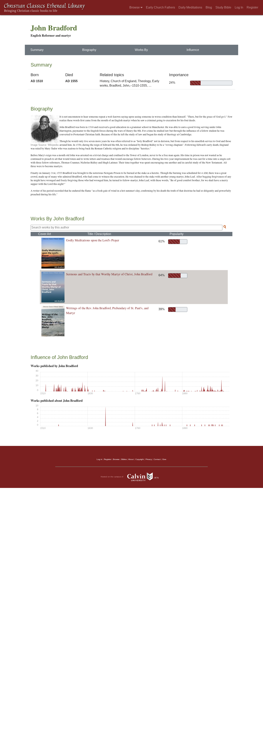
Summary (37, 49)
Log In (239, 7)
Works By (141, 49)
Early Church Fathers (160, 7)
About (131, 459)
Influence (193, 49)
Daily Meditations (190, 7)
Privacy (149, 459)
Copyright (139, 459)
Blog (209, 7)
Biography (89, 49)
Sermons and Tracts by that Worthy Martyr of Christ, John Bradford (109, 274)
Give (164, 459)
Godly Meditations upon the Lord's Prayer (92, 240)
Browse (135, 7)
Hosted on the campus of (112, 477)
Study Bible (223, 7)
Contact (157, 459)
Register (252, 7)
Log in (99, 459)
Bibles (124, 459)
